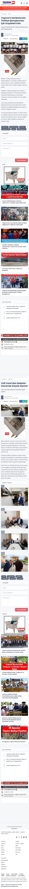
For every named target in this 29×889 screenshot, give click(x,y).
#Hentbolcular (13, 127)
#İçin (13, 129)
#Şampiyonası (5, 129)
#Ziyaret (20, 578)
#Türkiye (22, 127)
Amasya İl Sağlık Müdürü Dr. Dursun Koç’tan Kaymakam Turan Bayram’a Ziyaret (14, 8)
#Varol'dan (11, 576)
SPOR (9, 14)
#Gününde (5, 578)
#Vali (3, 576)
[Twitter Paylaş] (23, 38)
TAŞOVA (10, 379)
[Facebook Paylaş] (20, 38)
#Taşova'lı (4, 127)
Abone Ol (6, 38)
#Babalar (19, 576)
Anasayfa (4, 14)
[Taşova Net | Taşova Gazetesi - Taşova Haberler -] (8, 3)
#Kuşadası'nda (21, 129)
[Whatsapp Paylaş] (26, 38)
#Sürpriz (13, 578)
